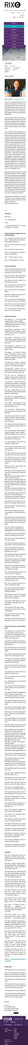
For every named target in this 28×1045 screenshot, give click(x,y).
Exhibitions (14, 29)
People (6, 71)
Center (14, 26)
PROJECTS (7, 1028)
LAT (23, 12)
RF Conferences (14, 35)
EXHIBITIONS (7, 1040)
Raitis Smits (9, 76)
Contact (22, 15)
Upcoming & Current (9, 1041)
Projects (14, 23)
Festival (14, 32)
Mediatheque (16, 67)
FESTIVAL (6, 1044)
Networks (7, 69)
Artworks (14, 38)
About (6, 66)
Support (13, 12)
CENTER (15, 1028)
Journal (14, 44)
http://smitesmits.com (18, 99)
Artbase (14, 47)
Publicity (15, 69)
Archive (6, 1031)
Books (14, 41)
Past (5, 1042)
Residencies (8, 67)
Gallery (13, 66)
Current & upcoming (9, 1030)
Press (18, 12)
